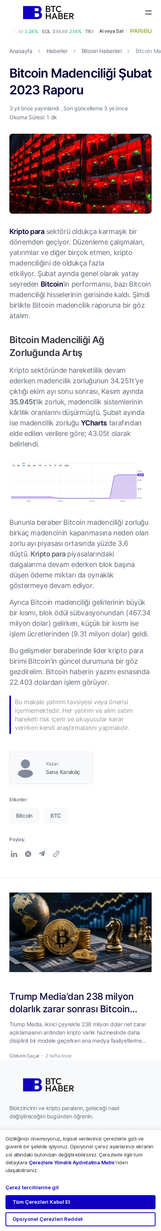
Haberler (57, 51)
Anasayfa (20, 51)
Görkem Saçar (24, 1055)
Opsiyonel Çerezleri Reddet (47, 1219)
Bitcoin (52, 284)
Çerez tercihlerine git (32, 1187)
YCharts (94, 423)
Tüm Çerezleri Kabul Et (41, 1202)
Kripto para (26, 231)
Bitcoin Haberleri (102, 51)
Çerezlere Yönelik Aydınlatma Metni (71, 1162)
